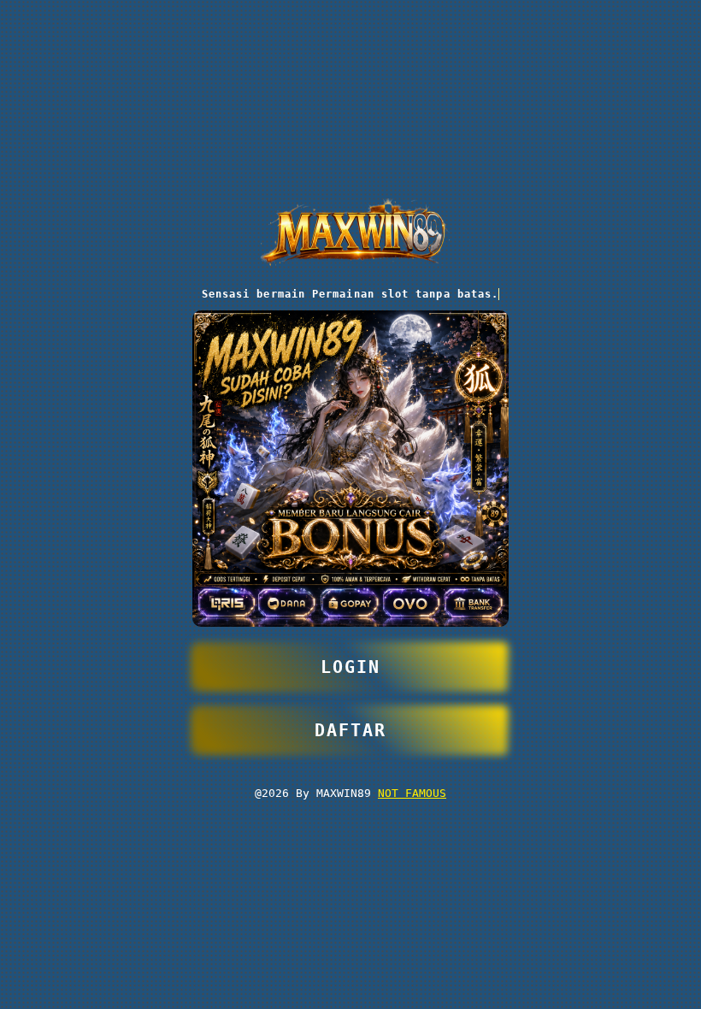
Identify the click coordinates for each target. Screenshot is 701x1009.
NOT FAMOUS (412, 793)
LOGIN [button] (350, 667)
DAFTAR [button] (350, 730)
